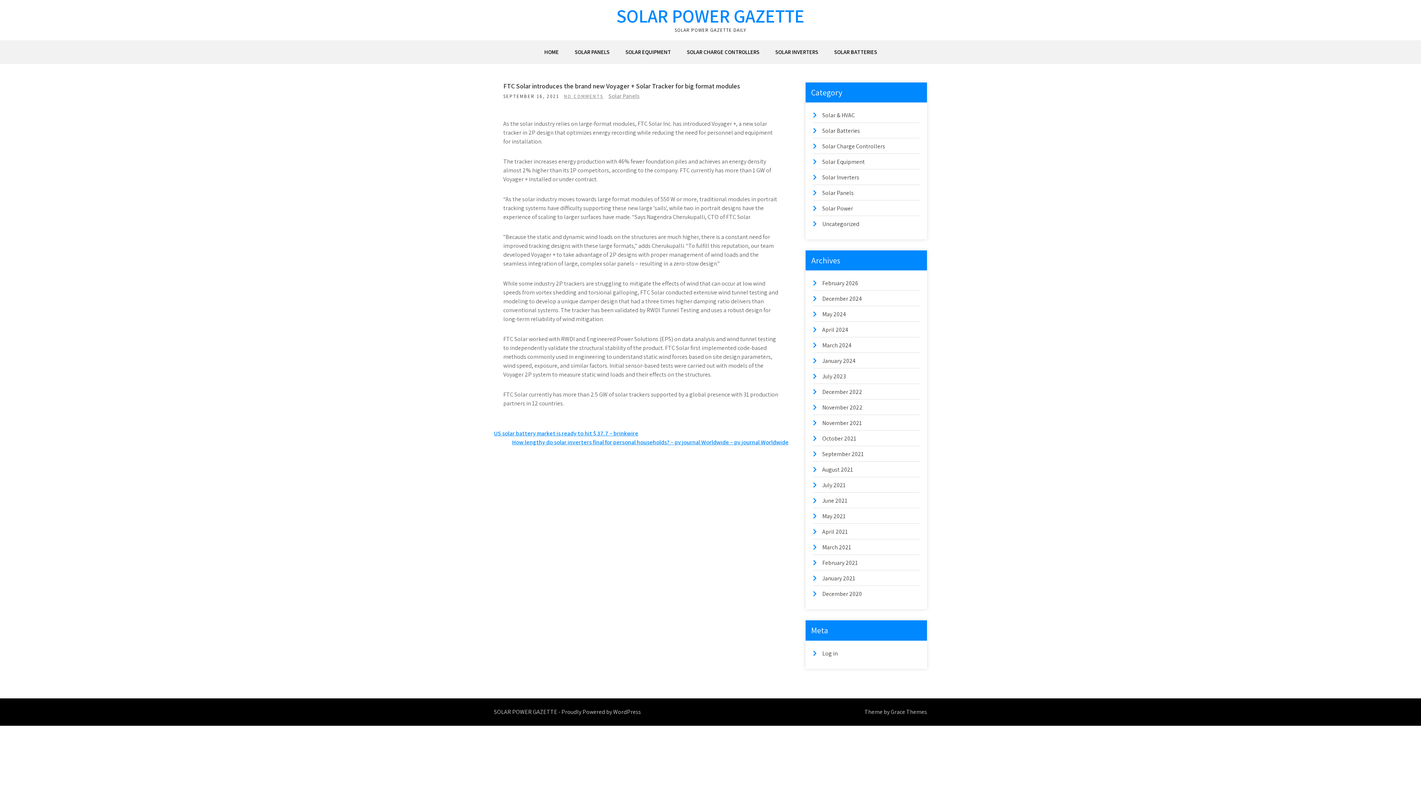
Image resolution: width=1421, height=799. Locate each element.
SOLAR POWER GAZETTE (710, 16)
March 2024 (836, 345)
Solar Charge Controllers (723, 51)
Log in (830, 653)
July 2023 (834, 376)
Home (551, 51)
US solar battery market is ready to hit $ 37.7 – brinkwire (566, 433)
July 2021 (834, 485)
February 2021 (840, 563)
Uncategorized (840, 224)
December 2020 (842, 594)
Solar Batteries (855, 51)
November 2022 (842, 407)
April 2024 (835, 330)
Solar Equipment (648, 51)
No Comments (584, 96)
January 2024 (839, 361)
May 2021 (834, 516)
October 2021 (839, 438)
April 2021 (835, 532)
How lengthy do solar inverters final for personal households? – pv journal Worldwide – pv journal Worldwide (650, 442)
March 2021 (836, 547)
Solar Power (837, 208)
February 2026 (840, 283)
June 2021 (834, 501)
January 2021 (838, 578)
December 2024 (842, 299)
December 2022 (842, 392)
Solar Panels (592, 51)
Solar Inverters (796, 51)
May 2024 (834, 314)
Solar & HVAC (838, 115)
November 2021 (842, 423)
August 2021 (837, 469)
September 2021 (843, 454)
